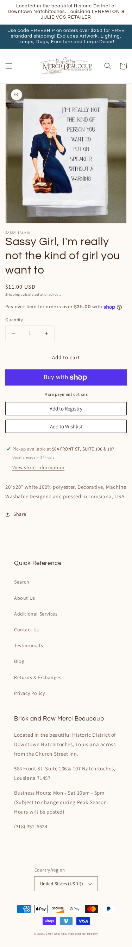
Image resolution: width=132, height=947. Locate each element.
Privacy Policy (29, 693)
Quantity (14, 320)
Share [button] (19, 514)
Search (22, 582)
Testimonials (28, 645)
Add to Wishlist (66, 426)
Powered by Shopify (83, 933)
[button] (9, 66)
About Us (24, 598)
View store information (38, 467)
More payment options (66, 394)
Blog (19, 661)
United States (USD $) (61, 884)
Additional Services (35, 614)
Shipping (12, 294)
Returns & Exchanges (37, 677)
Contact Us (26, 629)
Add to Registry (66, 408)
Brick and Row (56, 933)
